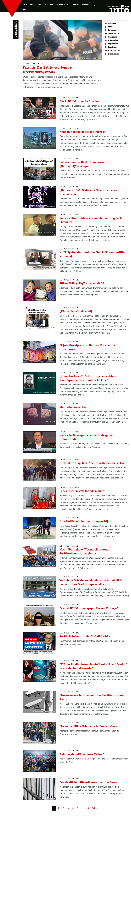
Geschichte (113, 37)
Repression (113, 43)
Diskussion (113, 40)
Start (25, 4)
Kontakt (75, 4)
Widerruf (85, 4)
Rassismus (112, 47)
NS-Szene (112, 23)
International (114, 50)
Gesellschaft (113, 33)
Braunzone (112, 30)
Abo (31, 4)
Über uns (49, 4)
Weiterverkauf (62, 4)
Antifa (110, 27)
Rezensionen (113, 54)
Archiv (39, 4)
